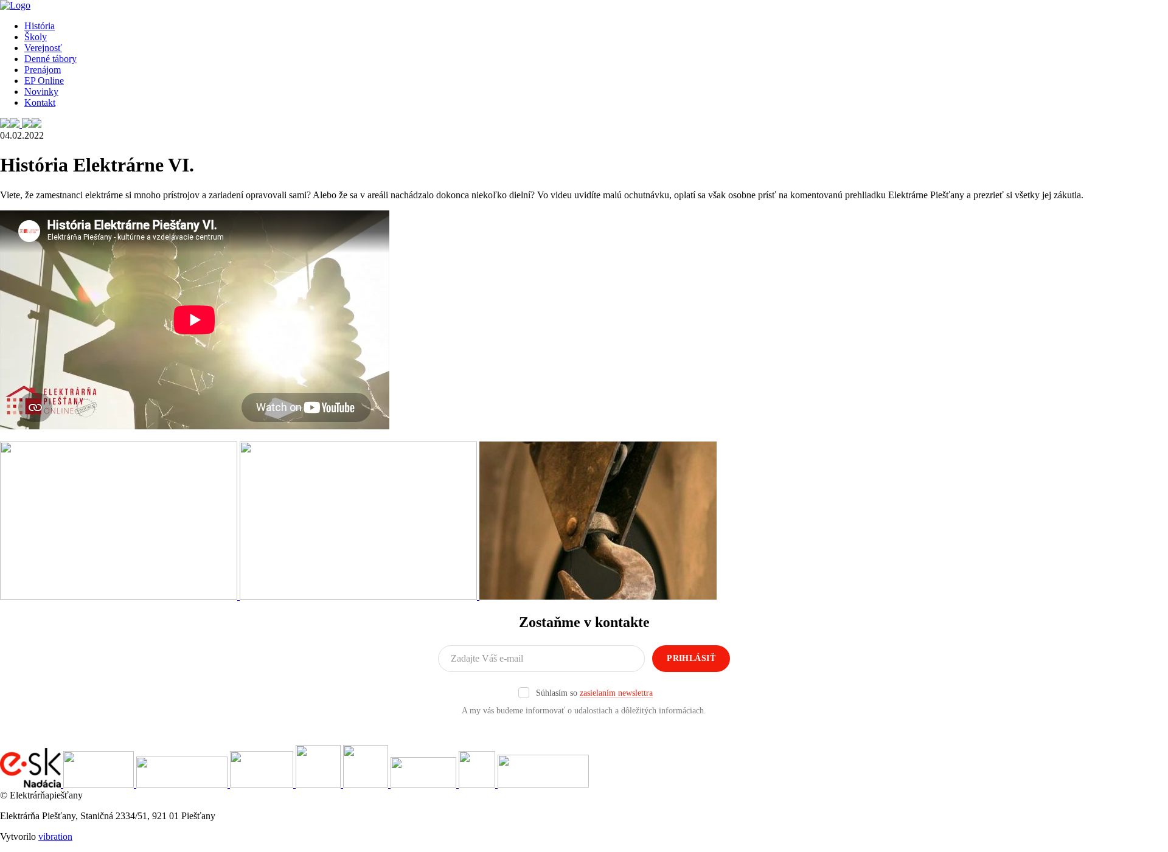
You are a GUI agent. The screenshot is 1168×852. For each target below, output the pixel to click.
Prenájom (42, 69)
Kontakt (39, 102)
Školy (35, 37)
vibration (55, 836)
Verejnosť (43, 48)
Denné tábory (50, 59)
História (39, 26)
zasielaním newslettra (616, 693)
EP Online (44, 80)
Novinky (41, 91)
